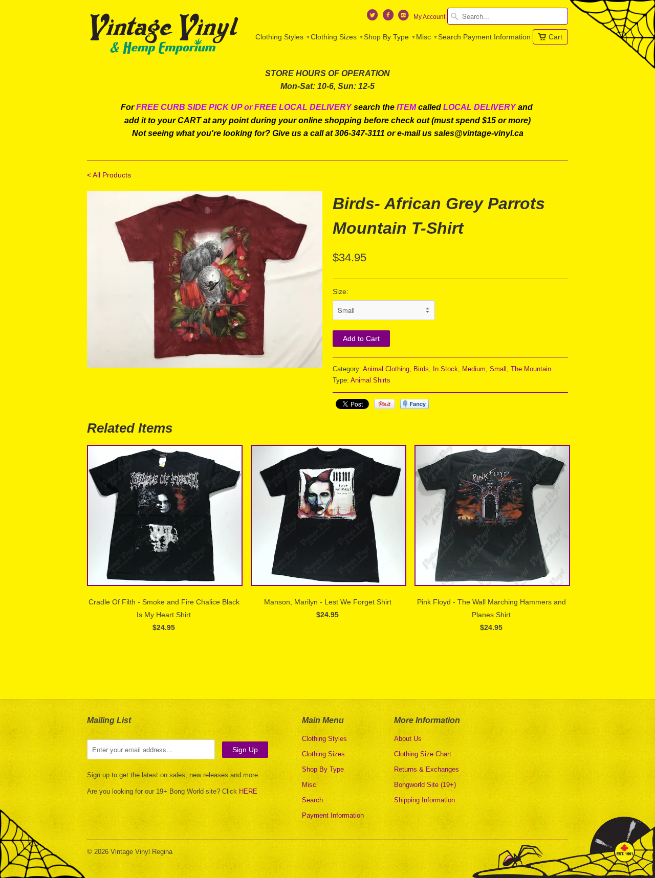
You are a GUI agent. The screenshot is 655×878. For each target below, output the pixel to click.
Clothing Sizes (336, 37)
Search (449, 37)
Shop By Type (389, 37)
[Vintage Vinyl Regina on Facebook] (389, 17)
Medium (474, 369)
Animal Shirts (370, 380)
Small (498, 369)
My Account (429, 16)
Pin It (384, 404)
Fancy (414, 404)
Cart (555, 37)
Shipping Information (424, 800)
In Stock (445, 369)
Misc (426, 37)
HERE (248, 791)
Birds (421, 369)
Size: (340, 291)
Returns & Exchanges (426, 769)
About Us (408, 738)
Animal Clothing (386, 369)
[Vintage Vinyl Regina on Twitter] (373, 17)
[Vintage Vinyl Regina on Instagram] (404, 17)
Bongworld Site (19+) (425, 785)
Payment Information (497, 37)
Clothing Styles (282, 37)
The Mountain (531, 369)
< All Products (109, 175)
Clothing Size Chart (422, 754)
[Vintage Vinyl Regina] (164, 35)
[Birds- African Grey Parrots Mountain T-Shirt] (204, 279)
